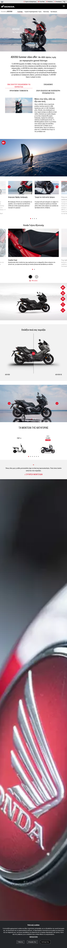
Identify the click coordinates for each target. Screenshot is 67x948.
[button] (31, 218)
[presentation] (9, 186)
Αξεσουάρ (46, 11)
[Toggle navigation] (64, 6)
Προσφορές (54, 11)
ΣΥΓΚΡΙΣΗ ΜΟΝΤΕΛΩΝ (34, 474)
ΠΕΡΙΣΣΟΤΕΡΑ (33, 937)
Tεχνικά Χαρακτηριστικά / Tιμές (33, 11)
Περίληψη (20, 11)
